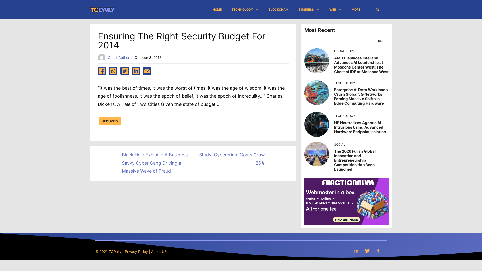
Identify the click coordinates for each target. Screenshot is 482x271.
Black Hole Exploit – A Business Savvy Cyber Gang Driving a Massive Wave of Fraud (155, 163)
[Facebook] (378, 250)
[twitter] (124, 71)
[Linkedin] (356, 250)
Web (332, 9)
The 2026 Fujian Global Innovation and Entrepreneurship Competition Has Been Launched (355, 160)
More (356, 9)
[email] (147, 71)
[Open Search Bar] (377, 9)
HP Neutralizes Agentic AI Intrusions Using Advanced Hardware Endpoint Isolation (360, 127)
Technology (242, 9)
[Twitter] (367, 250)
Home (217, 9)
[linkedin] (136, 71)
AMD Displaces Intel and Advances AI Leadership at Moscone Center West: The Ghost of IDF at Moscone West (361, 65)
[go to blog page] (380, 40)
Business (306, 9)
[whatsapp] (113, 71)
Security (110, 121)
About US (159, 251)
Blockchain (279, 9)
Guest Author (118, 57)
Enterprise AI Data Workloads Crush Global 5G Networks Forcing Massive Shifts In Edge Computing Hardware (361, 96)
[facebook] (102, 71)
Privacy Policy (136, 251)
